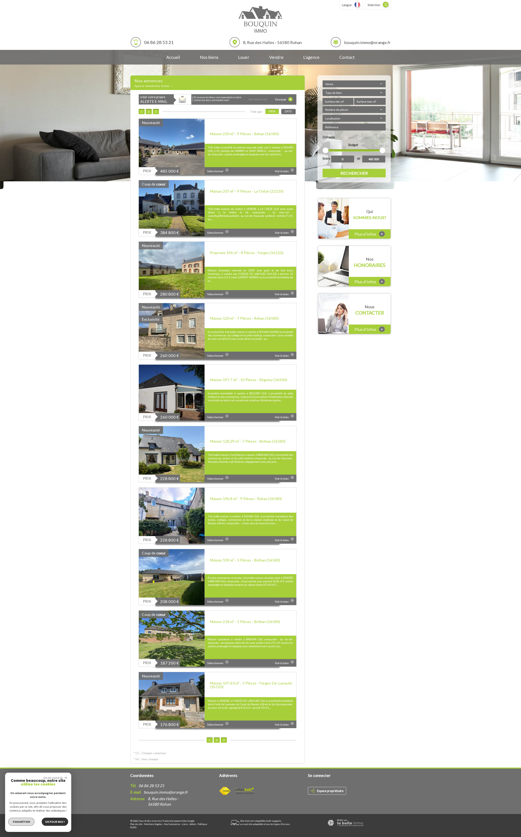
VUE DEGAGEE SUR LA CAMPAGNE (243, 617)
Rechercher (354, 173)
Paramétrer (21, 822)
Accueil (173, 57)
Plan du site (136, 824)
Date (288, 111)
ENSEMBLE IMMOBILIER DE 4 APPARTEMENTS (237, 373)
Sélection (374, 5)
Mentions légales (153, 824)
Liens (185, 824)
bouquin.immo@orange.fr (367, 42)
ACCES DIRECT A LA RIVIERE (237, 187)
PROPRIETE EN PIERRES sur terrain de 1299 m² (250, 127)
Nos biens (209, 57)
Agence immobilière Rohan (152, 86)
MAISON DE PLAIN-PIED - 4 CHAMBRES (247, 556)
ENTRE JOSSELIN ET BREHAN (237, 679)
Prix (272, 111)
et (358, 158)
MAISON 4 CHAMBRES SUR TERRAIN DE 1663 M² (248, 435)
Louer (243, 57)
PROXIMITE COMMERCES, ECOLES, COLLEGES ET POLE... (243, 312)
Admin (192, 824)
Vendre (276, 57)
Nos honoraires (172, 824)
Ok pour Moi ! (55, 822)
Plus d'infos (369, 234)
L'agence (311, 57)
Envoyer (281, 99)
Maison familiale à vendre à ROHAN (241, 494)
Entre (326, 158)
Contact (347, 57)
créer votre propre (153, 99)
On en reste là (53, 778)
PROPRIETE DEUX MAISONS (236, 248)
